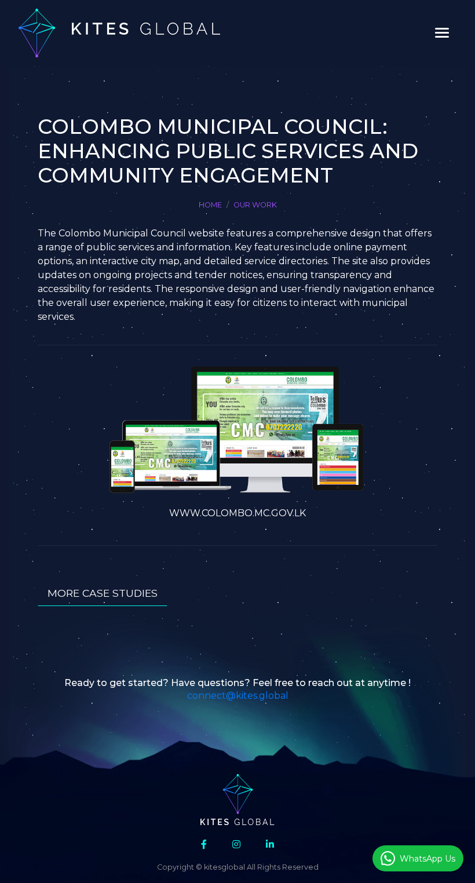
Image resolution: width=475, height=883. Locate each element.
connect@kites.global (237, 695)
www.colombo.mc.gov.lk (237, 513)
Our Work (255, 204)
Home (210, 204)
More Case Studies (103, 593)
